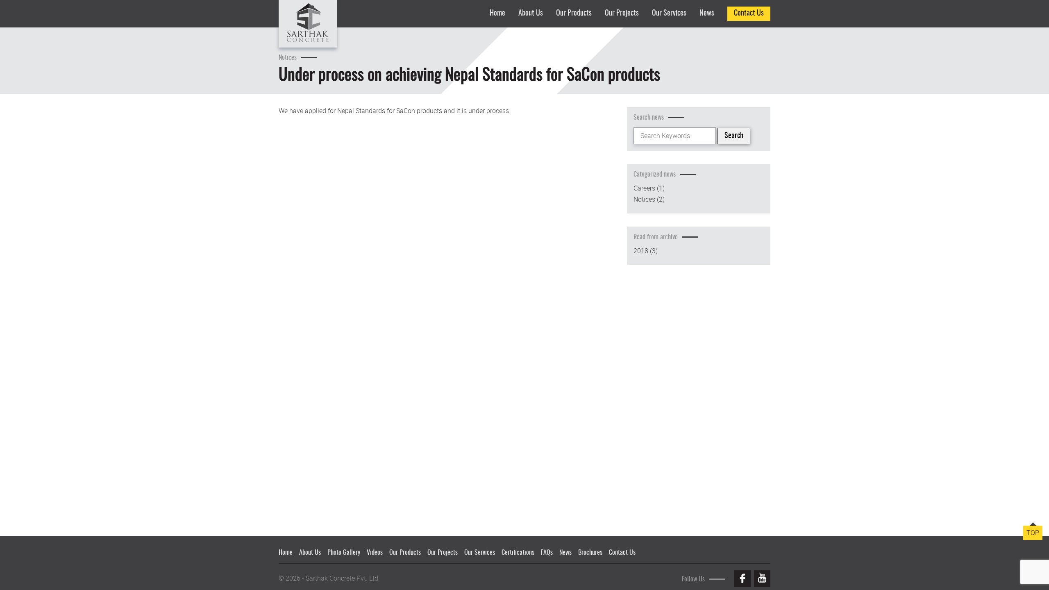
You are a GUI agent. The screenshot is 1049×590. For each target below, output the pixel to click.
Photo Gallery (343, 552)
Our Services (669, 13)
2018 (640, 251)
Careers (644, 188)
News (706, 13)
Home (497, 13)
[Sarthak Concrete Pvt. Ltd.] (307, 23)
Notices (644, 199)
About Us (530, 13)
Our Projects (622, 13)
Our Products (574, 13)
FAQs (547, 552)
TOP (1032, 532)
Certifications (518, 552)
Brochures (590, 552)
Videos (375, 552)
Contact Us (749, 13)
